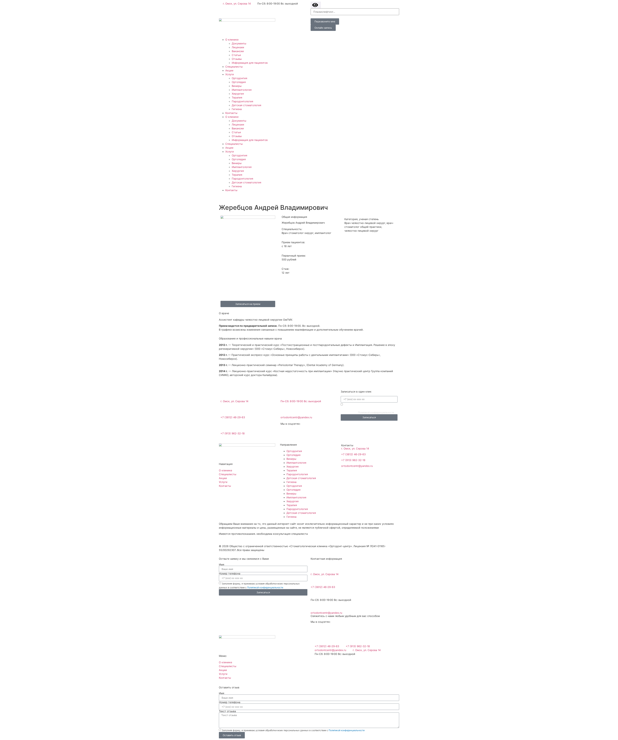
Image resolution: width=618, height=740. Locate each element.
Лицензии (238, 47)
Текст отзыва (227, 711)
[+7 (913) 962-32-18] (224, 426)
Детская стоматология (246, 105)
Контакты (231, 113)
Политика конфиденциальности (239, 539)
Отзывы (237, 58)
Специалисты (234, 66)
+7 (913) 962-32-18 (232, 433)
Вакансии (238, 51)
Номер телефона (229, 573)
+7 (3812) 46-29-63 (232, 417)
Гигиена (237, 109)
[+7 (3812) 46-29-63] (224, 410)
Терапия (237, 97)
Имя (221, 564)
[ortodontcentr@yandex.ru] (285, 410)
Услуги (229, 74)
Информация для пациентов (250, 62)
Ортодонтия (239, 78)
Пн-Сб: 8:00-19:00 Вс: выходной (301, 401)
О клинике (232, 39)
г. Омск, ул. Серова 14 (234, 401)
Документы (239, 43)
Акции (229, 70)
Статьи (236, 55)
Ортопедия (239, 82)
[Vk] (232, 196)
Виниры (237, 86)
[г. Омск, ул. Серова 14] (224, 394)
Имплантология (242, 89)
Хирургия (238, 93)
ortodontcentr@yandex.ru (296, 417)
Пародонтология (242, 101)
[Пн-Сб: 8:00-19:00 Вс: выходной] (285, 394)
